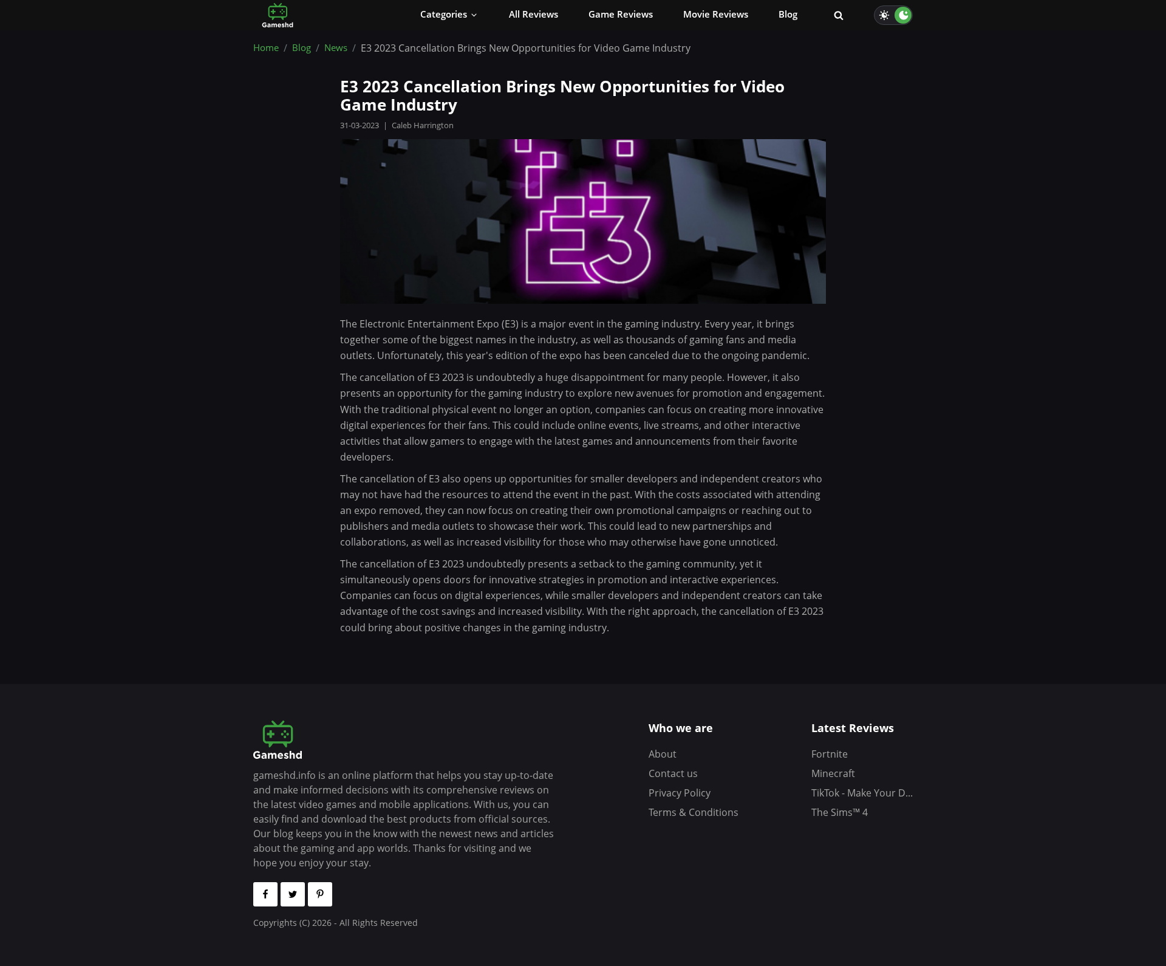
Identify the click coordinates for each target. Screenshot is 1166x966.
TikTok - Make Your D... (862, 793)
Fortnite (829, 754)
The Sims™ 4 (839, 812)
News (335, 48)
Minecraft (833, 773)
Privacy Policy (680, 793)
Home (266, 48)
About (663, 754)
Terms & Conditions (693, 812)
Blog (301, 48)
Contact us (673, 773)
